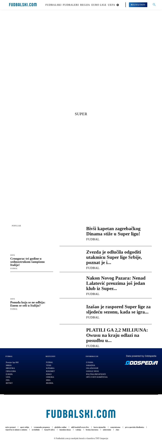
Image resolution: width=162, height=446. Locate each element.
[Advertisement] (81, 62)
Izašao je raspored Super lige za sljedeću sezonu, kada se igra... (118, 309)
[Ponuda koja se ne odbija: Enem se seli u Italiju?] (31, 285)
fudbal (14, 268)
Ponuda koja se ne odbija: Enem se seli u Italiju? (27, 304)
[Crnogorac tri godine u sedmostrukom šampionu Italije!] (31, 241)
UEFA (12, 255)
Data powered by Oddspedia (141, 356)
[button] (154, 5)
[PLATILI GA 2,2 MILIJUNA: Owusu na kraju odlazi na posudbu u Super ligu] (69, 337)
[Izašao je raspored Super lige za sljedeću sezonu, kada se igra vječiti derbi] (69, 311)
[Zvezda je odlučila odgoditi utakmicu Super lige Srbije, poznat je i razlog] (69, 259)
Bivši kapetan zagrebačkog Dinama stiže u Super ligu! (113, 231)
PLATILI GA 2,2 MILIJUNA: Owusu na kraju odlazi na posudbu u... (117, 335)
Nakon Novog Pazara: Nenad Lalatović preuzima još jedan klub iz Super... (116, 283)
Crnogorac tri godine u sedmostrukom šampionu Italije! (27, 262)
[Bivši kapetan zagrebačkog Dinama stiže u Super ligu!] (69, 233)
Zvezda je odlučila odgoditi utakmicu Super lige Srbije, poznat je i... (114, 257)
